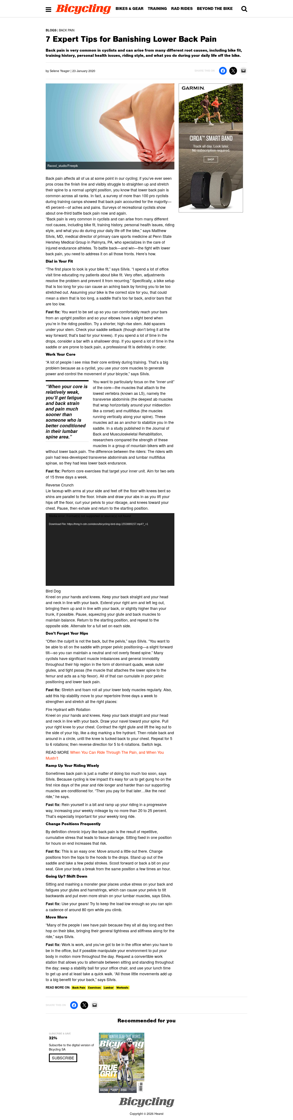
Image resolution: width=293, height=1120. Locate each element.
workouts (122, 987)
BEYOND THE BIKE (215, 8)
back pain (78, 987)
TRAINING (157, 8)
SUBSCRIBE (63, 1057)
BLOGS (51, 30)
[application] (110, 549)
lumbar (108, 987)
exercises (94, 987)
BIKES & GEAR (129, 8)
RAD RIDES (182, 8)
